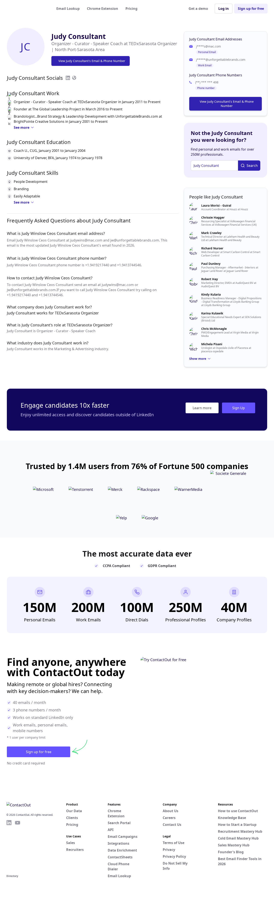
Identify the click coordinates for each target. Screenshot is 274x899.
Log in (223, 8)
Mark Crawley (211, 233)
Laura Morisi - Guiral (216, 205)
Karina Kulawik (212, 313)
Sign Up (238, 408)
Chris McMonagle (214, 329)
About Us (170, 811)
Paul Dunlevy (210, 264)
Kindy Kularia (211, 294)
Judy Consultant (78, 36)
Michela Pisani (211, 344)
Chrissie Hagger (213, 217)
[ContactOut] (27, 8)
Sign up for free (251, 8)
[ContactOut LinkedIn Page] (9, 846)
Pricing (131, 8)
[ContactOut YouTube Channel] (17, 846)
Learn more (202, 408)
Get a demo (198, 8)
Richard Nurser (212, 248)
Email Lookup (68, 8)
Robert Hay (209, 279)
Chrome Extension (102, 8)
